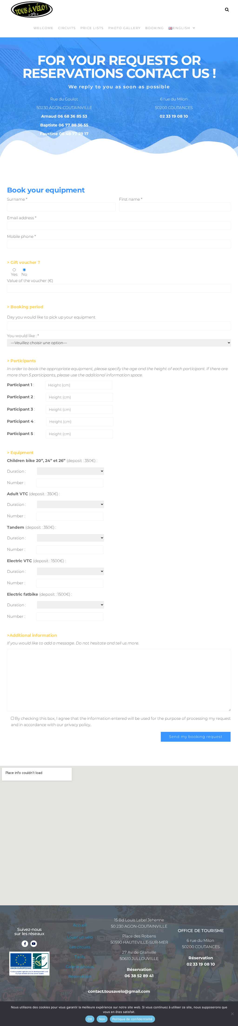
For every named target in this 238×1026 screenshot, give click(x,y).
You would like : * (23, 335)
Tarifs (80, 957)
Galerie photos (80, 966)
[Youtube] (33, 943)
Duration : (16, 471)
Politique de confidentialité (132, 1019)
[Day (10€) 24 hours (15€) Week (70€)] (70, 471)
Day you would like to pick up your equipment (51, 317)
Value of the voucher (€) (30, 280)
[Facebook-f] (25, 943)
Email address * (21, 218)
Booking (154, 28)
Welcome (43, 28)
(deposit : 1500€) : (36, 560)
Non (102, 1019)
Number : (16, 482)
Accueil (80, 925)
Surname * (17, 199)
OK (90, 1019)
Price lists (92, 28)
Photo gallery (124, 28)
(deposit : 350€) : (52, 460)
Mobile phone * (21, 236)
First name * (130, 199)
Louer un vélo (80, 937)
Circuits (67, 28)
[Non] (232, 1013)
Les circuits (79, 947)
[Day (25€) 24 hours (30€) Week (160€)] (70, 571)
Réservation (79, 976)
